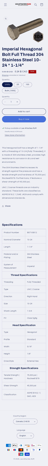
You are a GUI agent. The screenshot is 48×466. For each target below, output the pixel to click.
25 (18, 84)
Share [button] (7, 206)
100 (27, 84)
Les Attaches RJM (27, 459)
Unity (7, 84)
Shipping (5, 75)
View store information (15, 135)
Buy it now (24, 119)
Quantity (5, 97)
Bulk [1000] (10, 91)
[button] (5, 5)
